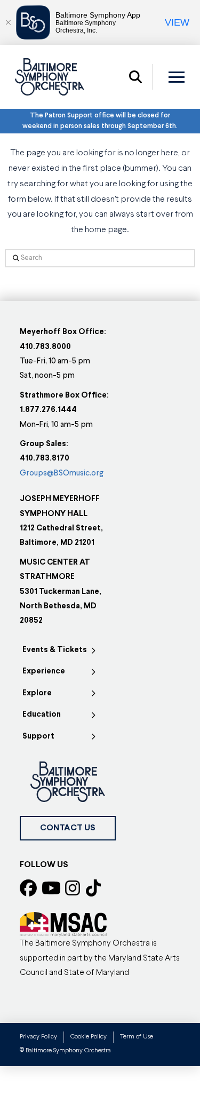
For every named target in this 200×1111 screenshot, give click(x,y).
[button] (135, 77)
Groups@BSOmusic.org (61, 474)
